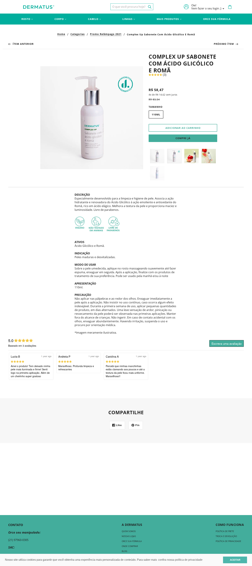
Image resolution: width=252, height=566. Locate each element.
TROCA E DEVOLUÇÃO (226, 536)
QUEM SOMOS (129, 531)
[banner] (38, 7)
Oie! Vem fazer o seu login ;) (206, 7)
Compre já (183, 138)
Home (61, 34)
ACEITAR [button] (235, 559)
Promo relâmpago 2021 (106, 34)
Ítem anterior (23, 43)
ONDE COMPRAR (130, 546)
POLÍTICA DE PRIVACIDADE (228, 541)
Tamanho (156, 106)
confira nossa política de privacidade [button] (180, 559)
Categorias (77, 34)
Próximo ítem (224, 43)
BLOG (124, 551)
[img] (131, 6)
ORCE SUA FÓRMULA (132, 541)
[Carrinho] (230, 6)
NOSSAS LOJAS (129, 536)
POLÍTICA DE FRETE (225, 531)
